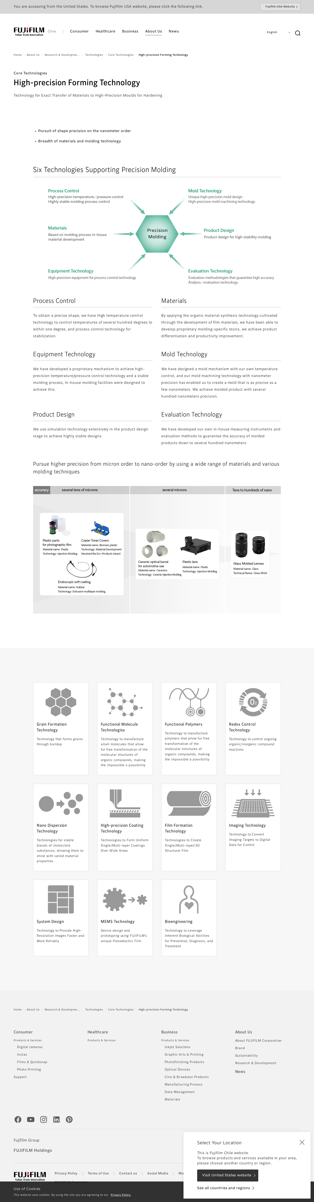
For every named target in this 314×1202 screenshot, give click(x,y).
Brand (240, 1048)
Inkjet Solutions (178, 1047)
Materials (172, 1099)
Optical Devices (177, 1069)
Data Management (180, 1092)
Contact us (128, 1173)
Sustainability (246, 1055)
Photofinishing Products (184, 1062)
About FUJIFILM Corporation (258, 1040)
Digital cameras (30, 1047)
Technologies (94, 55)
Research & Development (256, 1063)
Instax (22, 1054)
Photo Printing (29, 1069)
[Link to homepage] (29, 31)
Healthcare (98, 1032)
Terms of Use (98, 1173)
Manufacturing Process (183, 1084)
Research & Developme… (62, 55)
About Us (33, 55)
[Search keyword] (297, 33)
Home (18, 55)
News (240, 1072)
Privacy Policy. (121, 1195)
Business (169, 1032)
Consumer (23, 1032)
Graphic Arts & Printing (184, 1054)
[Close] (302, 1142)
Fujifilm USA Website (280, 7)
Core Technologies (121, 55)
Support (20, 1077)
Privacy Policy (66, 1173)
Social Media (158, 1173)
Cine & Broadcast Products (187, 1077)
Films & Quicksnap (32, 1062)
